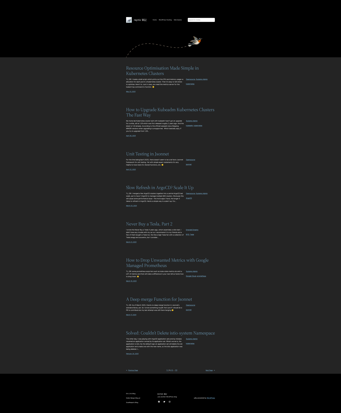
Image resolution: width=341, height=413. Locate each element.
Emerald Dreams (192, 230)
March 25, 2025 (131, 206)
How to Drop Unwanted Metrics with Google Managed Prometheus (167, 262)
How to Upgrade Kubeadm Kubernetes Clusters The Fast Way (170, 112)
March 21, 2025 (131, 242)
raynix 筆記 (140, 19)
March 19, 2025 (131, 281)
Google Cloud (191, 276)
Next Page (210, 370)
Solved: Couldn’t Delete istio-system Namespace (170, 333)
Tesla (192, 234)
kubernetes (190, 84)
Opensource (190, 79)
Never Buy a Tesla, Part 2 (149, 223)
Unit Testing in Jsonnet (147, 153)
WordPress (211, 398)
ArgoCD (189, 198)
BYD (187, 234)
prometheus (201, 276)
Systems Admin (202, 79)
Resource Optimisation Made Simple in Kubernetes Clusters (162, 70)
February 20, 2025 (132, 354)
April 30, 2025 (131, 136)
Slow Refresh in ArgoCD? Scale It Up (160, 187)
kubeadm (189, 126)
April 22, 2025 (131, 169)
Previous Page (132, 370)
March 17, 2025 (131, 315)
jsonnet (189, 164)
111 (176, 370)
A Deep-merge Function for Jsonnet (159, 299)
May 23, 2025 (131, 91)
